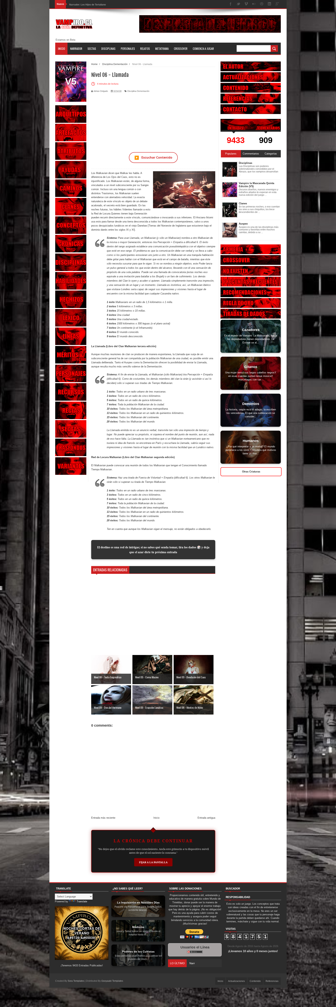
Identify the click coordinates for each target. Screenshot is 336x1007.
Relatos (145, 48)
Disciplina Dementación (138, 91)
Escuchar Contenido (153, 157)
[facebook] (230, 4)
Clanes (243, 203)
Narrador (76, 48)
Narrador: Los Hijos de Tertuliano (87, 4)
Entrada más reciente (103, 817)
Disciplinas (108, 48)
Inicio (61, 48)
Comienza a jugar (203, 48)
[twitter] (238, 4)
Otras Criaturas (251, 471)
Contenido (255, 981)
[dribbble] (262, 4)
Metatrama (162, 48)
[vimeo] (246, 4)
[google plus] (277, 4)
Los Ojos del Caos (116, 177)
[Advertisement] (153, 120)
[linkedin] (269, 4)
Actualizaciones (236, 981)
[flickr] (254, 4)
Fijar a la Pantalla (153, 862)
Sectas (92, 48)
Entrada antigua (206, 817)
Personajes (128, 48)
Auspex (243, 223)
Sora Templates (76, 981)
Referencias (272, 981)
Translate (82, 901)
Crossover (180, 48)
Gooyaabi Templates (112, 981)
